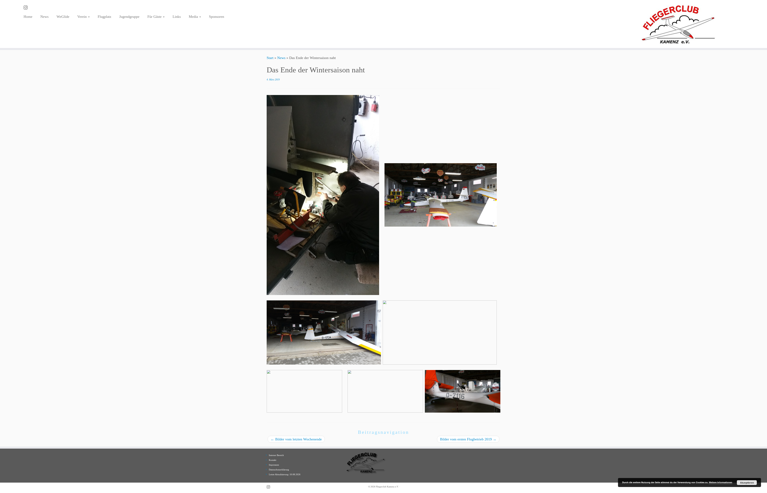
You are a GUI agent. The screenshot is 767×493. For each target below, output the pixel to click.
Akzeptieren (747, 482)
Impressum (274, 465)
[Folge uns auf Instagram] (27, 7)
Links (177, 17)
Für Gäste (155, 17)
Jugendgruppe (129, 17)
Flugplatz (104, 17)
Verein (82, 17)
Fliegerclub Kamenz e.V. (387, 486)
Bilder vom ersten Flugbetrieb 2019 (468, 439)
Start (270, 58)
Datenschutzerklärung (279, 469)
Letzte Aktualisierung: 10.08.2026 (284, 474)
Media (194, 17)
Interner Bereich (276, 455)
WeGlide (63, 17)
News (44, 17)
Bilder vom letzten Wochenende (296, 439)
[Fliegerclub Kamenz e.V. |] (678, 24)
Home (28, 17)
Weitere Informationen (720, 482)
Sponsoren (216, 17)
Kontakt (272, 460)
